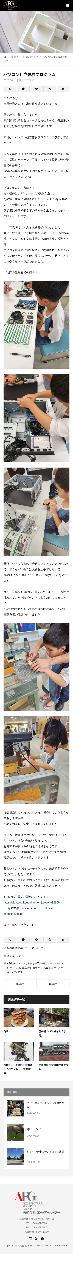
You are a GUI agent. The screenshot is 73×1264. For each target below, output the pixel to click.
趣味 (20, 971)
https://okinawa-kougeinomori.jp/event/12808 (32, 902)
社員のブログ (26, 80)
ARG (9, 963)
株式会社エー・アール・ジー (30, 948)
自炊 (6, 1031)
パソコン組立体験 (22, 967)
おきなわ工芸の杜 (37, 963)
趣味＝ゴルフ (34, 1129)
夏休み (36, 967)
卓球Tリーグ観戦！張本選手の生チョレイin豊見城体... (18, 1069)
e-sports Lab (19, 963)
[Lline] (36, 89)
